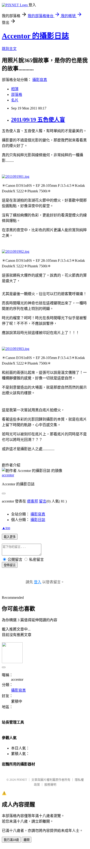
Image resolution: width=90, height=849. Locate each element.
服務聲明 (50, 784)
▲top (6, 528)
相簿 (14, 89)
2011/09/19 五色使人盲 (38, 120)
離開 (27, 840)
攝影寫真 (39, 80)
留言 (42, 501)
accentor (8, 475)
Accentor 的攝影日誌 (35, 36)
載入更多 (10, 537)
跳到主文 (9, 49)
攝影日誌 (37, 520)
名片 (14, 100)
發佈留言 (10, 565)
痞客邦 (32, 501)
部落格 (16, 95)
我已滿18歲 (11, 840)
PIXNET (22, 779)
